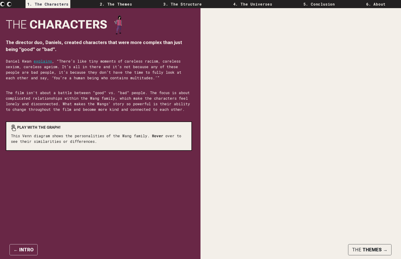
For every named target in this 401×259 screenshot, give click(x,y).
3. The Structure (182, 4)
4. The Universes (252, 4)
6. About (375, 4)
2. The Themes (116, 4)
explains (43, 61)
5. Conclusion (319, 4)
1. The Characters (48, 4)
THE (370, 250)
